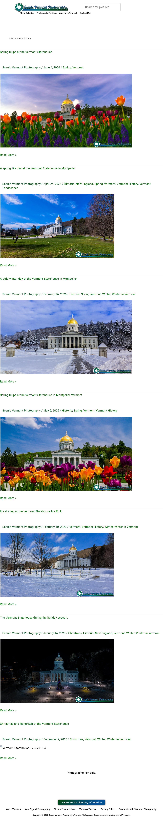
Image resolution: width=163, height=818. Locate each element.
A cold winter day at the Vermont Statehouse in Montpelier (38, 278)
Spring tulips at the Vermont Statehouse (26, 52)
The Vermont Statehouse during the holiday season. (34, 617)
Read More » (8, 154)
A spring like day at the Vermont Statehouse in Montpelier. (38, 168)
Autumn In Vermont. (68, 13)
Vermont (78, 67)
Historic (69, 184)
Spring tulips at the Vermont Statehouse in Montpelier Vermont (41, 395)
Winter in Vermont (124, 294)
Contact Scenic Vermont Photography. (138, 809)
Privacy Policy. (108, 809)
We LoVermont (13, 809)
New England (84, 184)
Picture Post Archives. (65, 809)
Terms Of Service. (88, 809)
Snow (84, 294)
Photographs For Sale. (47, 13)
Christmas (75, 633)
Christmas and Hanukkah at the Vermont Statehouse (34, 723)
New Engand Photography (37, 809)
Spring (67, 67)
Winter (106, 294)
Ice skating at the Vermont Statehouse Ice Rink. (31, 511)
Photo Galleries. (27, 13)
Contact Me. (85, 13)
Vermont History (127, 184)
